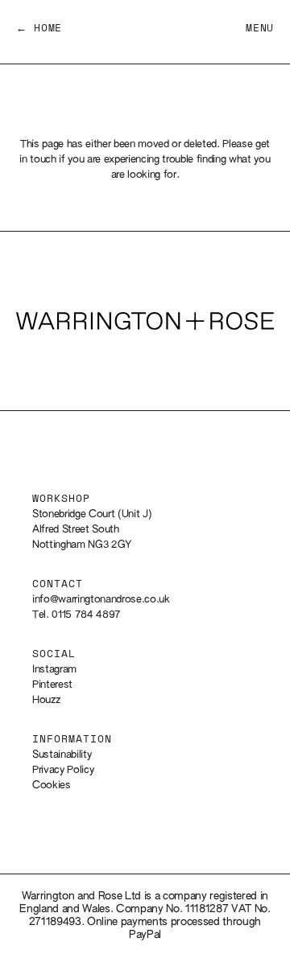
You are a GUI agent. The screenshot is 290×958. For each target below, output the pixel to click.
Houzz (46, 700)
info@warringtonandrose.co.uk (101, 599)
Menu (260, 28)
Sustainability (61, 755)
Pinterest (52, 685)
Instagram (54, 669)
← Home (39, 28)
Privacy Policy (62, 770)
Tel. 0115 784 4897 (76, 615)
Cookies (51, 785)
